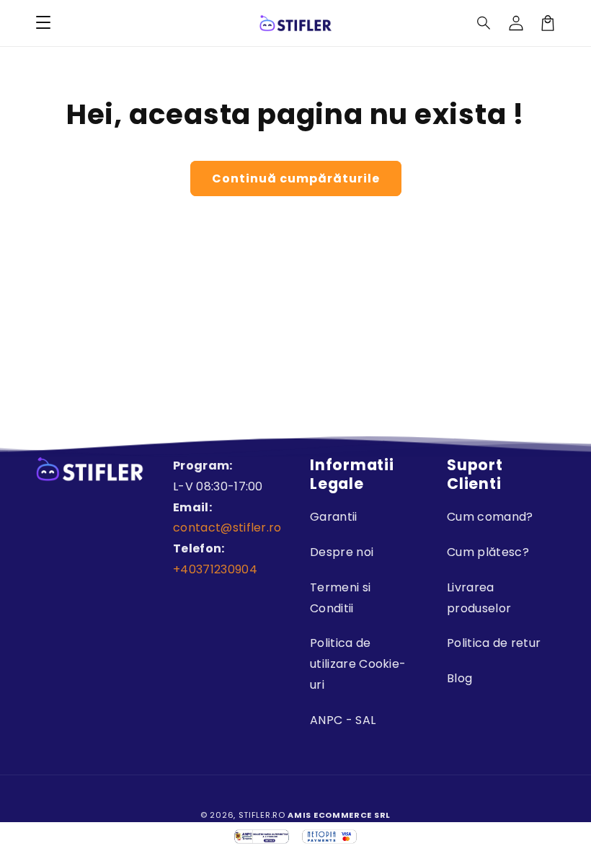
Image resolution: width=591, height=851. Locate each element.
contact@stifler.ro (227, 527)
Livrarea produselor (479, 598)
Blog (459, 678)
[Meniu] (43, 23)
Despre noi (341, 552)
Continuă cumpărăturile (296, 178)
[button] (484, 23)
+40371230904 (215, 569)
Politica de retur (494, 643)
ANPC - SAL (343, 720)
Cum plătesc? (488, 552)
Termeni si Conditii (340, 598)
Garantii (333, 516)
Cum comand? (490, 516)
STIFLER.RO (262, 815)
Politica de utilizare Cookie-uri (358, 664)
